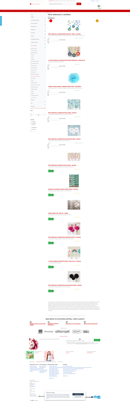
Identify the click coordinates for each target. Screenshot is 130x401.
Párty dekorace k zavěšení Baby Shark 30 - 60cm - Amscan (64, 34)
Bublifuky (32, 93)
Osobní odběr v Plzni (53, 374)
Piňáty (32, 80)
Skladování (29, 10)
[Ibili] (40, 331)
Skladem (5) (34, 127)
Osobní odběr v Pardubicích (54, 373)
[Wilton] (86, 331)
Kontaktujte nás (90, 352)
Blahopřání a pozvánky (34, 74)
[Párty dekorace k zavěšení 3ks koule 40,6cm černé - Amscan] (74, 276)
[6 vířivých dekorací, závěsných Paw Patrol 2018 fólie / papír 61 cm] (74, 51)
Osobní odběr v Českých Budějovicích (56, 367)
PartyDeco (34, 123)
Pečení (38, 10)
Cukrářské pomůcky (43, 10)
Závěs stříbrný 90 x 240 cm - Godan (58, 213)
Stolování (34, 10)
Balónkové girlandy (34, 52)
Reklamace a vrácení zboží (34, 368)
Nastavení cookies (78, 396)
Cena (32, 110)
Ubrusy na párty (33, 69)
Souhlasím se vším (78, 394)
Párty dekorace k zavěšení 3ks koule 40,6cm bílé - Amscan (64, 139)
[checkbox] (33, 121)
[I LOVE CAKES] (48, 331)
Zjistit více (36, 352)
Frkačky (32, 91)
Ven (66, 10)
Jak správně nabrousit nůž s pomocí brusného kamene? (73, 368)
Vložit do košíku (62, 39)
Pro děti (62, 10)
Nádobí (4, 10)
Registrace (97, 0)
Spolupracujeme (42, 367)
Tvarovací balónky (34, 50)
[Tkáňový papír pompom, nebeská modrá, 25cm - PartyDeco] (74, 78)
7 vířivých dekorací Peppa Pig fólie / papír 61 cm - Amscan (64, 261)
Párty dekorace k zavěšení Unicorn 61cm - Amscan (62, 165)
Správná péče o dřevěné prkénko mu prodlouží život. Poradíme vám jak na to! (77, 367)
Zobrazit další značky (64, 336)
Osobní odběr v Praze (53, 375)
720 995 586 (33, 386)
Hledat (79, 3)
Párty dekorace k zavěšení (35, 76)
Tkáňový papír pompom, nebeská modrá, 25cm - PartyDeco (64, 86)
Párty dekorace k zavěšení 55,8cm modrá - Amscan (62, 112)
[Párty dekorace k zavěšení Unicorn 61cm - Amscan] (74, 156)
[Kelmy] (76, 331)
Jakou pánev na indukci (67, 372)
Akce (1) (33, 129)
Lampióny (32, 59)
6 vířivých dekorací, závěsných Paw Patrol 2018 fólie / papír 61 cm (66, 60)
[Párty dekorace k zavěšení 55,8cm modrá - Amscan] (74, 104)
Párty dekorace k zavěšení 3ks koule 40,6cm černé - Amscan (65, 285)
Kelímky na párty (33, 65)
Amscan (33, 121)
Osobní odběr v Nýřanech (54, 369)
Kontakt (42, 0)
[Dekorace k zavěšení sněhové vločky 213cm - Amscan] (74, 180)
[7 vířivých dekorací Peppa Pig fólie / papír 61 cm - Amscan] (74, 252)
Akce (1, 10)
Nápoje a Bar (23, 10)
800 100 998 (38, 361)
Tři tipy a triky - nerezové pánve (68, 371)
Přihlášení (93, 0)
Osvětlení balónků (34, 82)
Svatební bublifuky (34, 89)
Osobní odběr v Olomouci (54, 371)
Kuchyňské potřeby (10, 10)
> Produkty (35, 12)
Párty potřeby (57, 10)
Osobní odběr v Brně (53, 366)
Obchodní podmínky (33, 367)
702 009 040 (33, 383)
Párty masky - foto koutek (35, 84)
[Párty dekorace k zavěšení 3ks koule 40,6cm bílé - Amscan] (74, 130)
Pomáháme (41, 368)
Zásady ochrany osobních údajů (82, 343)
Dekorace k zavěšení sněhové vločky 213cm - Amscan (63, 189)
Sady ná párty (33, 78)
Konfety (32, 57)
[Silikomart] (63, 331)
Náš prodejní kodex (43, 371)
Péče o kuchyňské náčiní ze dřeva (69, 373)
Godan (33, 124)
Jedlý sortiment (51, 10)
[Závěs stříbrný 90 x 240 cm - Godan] (74, 204)
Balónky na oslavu (34, 48)
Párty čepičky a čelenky (35, 61)
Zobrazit (51, 171)
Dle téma (69, 10)
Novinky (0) (34, 131)
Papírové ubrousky (34, 67)
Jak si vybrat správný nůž (67, 366)
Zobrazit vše (51, 378)
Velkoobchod (38, 0)
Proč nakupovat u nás (43, 369)
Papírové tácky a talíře (34, 63)
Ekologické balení (42, 366)
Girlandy (32, 54)
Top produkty (51, 18)
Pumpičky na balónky (34, 95)
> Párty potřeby (40, 12)
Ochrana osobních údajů (34, 369)
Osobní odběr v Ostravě (53, 372)
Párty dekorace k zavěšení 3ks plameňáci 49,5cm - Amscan (64, 237)
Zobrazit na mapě (33, 394)
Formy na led (33, 97)
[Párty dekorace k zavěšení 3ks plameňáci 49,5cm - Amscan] (74, 228)
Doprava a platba (32, 0)
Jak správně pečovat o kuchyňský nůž (70, 369)
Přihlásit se (97, 340)
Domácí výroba (17, 10)
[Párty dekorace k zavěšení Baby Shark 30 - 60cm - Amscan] (74, 25)
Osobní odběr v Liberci (53, 368)
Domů (31, 12)
